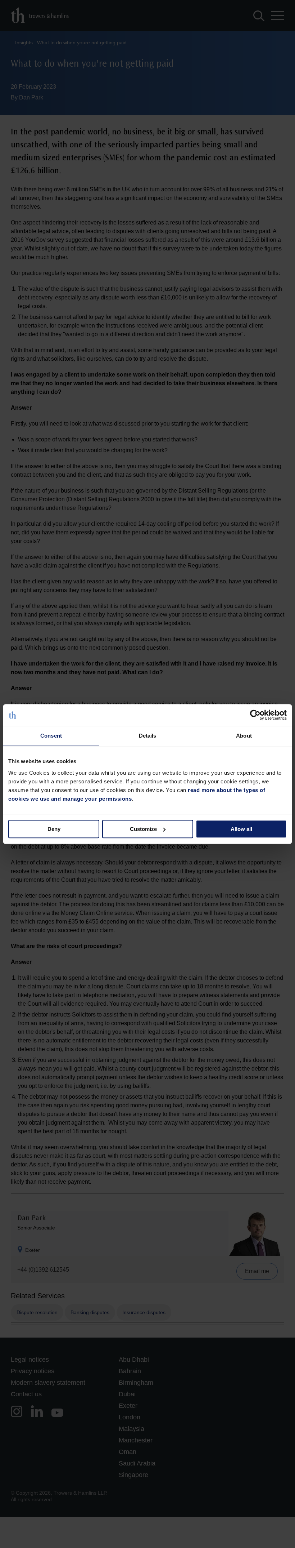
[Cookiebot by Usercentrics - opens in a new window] (255, 715)
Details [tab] (147, 736)
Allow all (241, 829)
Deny (53, 829)
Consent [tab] (51, 736)
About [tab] (244, 736)
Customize (143, 829)
